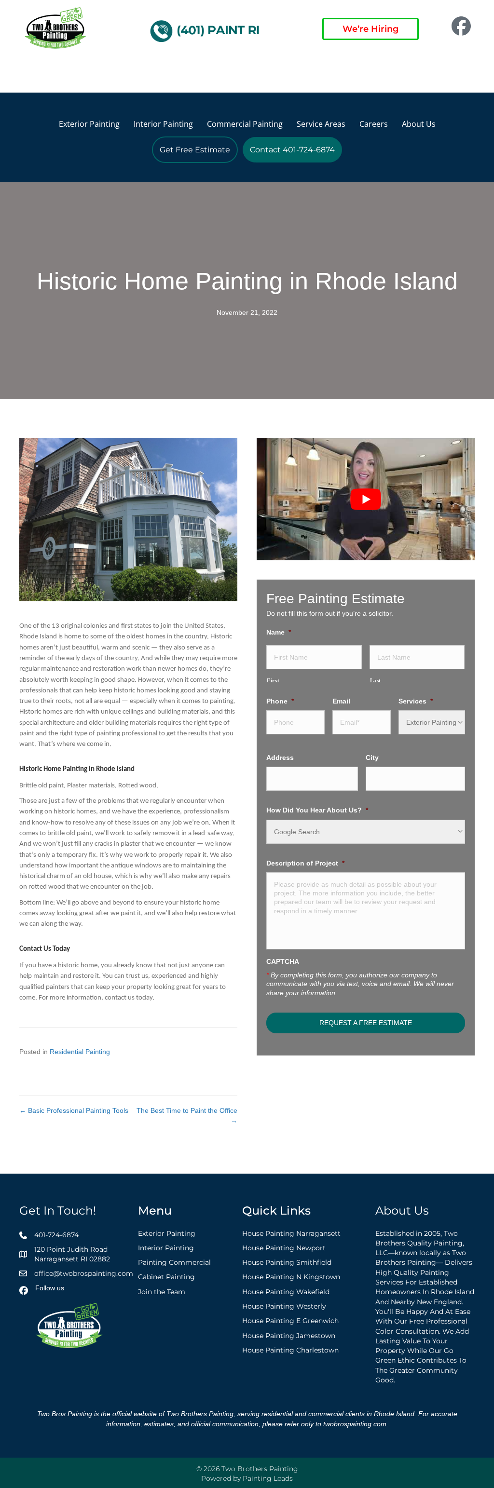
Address (280, 757)
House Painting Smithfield (286, 1262)
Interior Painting (163, 124)
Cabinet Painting (166, 1276)
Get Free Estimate (195, 149)
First (273, 680)
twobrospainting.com (354, 1424)
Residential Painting (80, 1051)
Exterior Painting (89, 124)
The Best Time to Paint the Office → (187, 1115)
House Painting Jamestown (288, 1335)
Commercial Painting (245, 124)
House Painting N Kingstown (291, 1276)
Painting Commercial (174, 1262)
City (372, 757)
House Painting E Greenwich (290, 1320)
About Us (419, 124)
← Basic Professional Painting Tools (73, 1110)
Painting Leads (268, 1478)
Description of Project (305, 863)
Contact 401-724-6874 (292, 149)
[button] (27, 72)
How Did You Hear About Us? (317, 810)
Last (376, 680)
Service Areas (321, 124)
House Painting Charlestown (290, 1350)
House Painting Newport (284, 1248)
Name (278, 632)
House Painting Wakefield (285, 1291)
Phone (280, 701)
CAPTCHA (282, 961)
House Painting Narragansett (291, 1233)
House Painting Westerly (284, 1306)
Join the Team (161, 1291)
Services (415, 701)
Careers (373, 124)
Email (341, 701)
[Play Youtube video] (366, 499)
